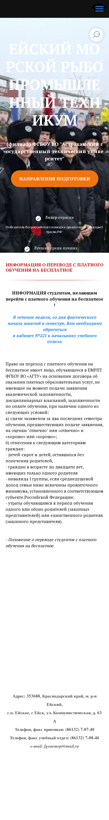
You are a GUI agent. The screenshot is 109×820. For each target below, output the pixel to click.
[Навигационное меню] (99, 9)
